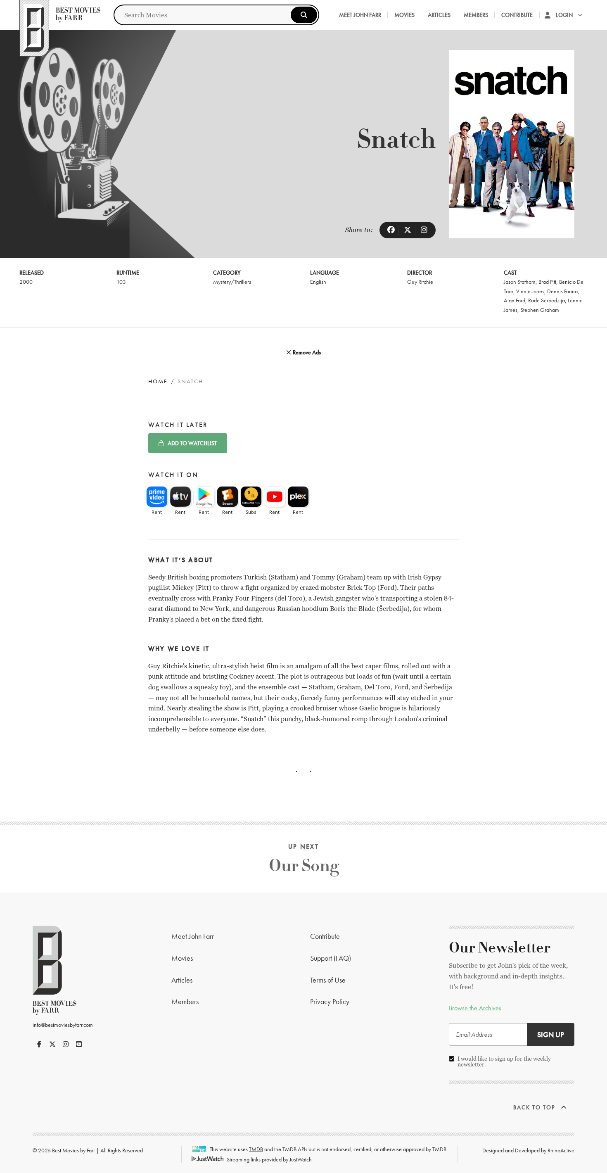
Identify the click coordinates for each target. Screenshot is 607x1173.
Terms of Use (328, 980)
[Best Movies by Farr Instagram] (65, 1044)
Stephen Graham (539, 309)
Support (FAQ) (330, 958)
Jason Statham (520, 281)
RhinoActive (561, 1150)
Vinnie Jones (530, 291)
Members (476, 15)
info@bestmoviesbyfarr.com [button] (63, 1025)
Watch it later (178, 424)
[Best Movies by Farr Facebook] (39, 1044)
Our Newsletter (499, 948)
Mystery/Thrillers (232, 281)
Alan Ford (514, 300)
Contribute (517, 15)
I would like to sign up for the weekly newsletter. (504, 1061)
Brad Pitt (547, 281)
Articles (439, 15)
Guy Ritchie (420, 281)
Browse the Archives (475, 1008)
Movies (404, 15)
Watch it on (173, 474)
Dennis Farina (562, 291)
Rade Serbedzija (546, 300)
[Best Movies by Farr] (59, 15)
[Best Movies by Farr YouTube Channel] (78, 1044)
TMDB (256, 1149)
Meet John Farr (360, 15)
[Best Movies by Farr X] (52, 1044)
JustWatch (300, 1159)
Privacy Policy (329, 1001)
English (318, 281)
